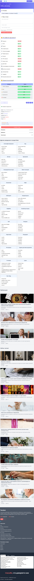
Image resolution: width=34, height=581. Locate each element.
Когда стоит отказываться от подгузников (10, 412)
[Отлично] (11, 30)
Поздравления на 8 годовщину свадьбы (9, 447)
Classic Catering (4, 198)
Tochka (2, 188)
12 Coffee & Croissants (5, 211)
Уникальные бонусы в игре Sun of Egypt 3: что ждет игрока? (13, 395)
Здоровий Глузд (4, 255)
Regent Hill (20, 178)
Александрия (2, 543)
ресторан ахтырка (20, 562)
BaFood (19, 211)
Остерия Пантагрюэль (5, 253)
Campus (3, 149)
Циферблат (3, 148)
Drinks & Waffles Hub (5, 217)
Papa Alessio (20, 185)
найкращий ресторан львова (5, 561)
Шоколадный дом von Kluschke (24, 203)
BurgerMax (20, 149)
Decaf (2, 216)
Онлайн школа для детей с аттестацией (9, 339)
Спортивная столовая (5, 264)
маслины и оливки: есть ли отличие (7, 558)
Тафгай (19, 148)
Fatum (2, 187)
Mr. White (3, 185)
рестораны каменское (4, 560)
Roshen (19, 204)
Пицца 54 (20, 242)
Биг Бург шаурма (4, 281)
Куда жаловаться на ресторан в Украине (7, 536)
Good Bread (20, 230)
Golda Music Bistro (5, 164)
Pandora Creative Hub (22, 174)
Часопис (3, 152)
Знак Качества (4, 204)
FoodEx (19, 251)
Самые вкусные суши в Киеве (5, 533)
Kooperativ (20, 175)
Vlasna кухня (20, 177)
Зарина (2, 242)
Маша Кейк (20, 199)
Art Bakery (20, 227)
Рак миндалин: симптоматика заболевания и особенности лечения (15, 499)
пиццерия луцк (19, 561)
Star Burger (20, 162)
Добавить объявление (4, 526)
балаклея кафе (3, 565)
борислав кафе (3, 563)
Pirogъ (2, 240)
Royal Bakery (20, 225)
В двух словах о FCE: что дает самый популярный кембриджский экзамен (16, 378)
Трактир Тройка (21, 191)
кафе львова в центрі (20, 563)
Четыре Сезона (4, 177)
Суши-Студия (20, 268)
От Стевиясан (20, 201)
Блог (1, 525)
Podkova (3, 178)
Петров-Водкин (4, 227)
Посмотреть (6, 113)
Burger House (20, 165)
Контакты (2, 528)
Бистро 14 (3, 162)
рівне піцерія (19, 565)
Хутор (2, 175)
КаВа (19, 269)
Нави (2, 174)
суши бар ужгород (20, 560)
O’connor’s (3, 229)
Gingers (19, 217)
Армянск (1, 549)
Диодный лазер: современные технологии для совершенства (14, 322)
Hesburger (20, 159)
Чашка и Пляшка (21, 152)
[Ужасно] (7, 30)
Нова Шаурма (4, 283)
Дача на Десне (4, 172)
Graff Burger (20, 164)
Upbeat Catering (4, 199)
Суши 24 (19, 266)
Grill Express (20, 214)
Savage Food (20, 188)
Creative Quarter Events (22, 172)
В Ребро (3, 251)
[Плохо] (8, 30)
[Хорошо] (10, 30)
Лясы (2, 151)
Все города (2, 532)
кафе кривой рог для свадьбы (6, 562)
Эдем (19, 190)
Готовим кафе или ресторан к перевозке (9, 464)
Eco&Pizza (20, 243)
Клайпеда (20, 151)
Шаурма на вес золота (5, 280)
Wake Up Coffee (4, 214)
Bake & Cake (20, 229)
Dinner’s (3, 285)
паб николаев (19, 566)
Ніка (2, 256)
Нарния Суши (20, 263)
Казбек (19, 187)
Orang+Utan (3, 278)
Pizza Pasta (20, 237)
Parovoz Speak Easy (21, 146)
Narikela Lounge (4, 191)
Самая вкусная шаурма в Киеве (5, 535)
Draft (2, 230)
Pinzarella (20, 240)
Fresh (2, 250)
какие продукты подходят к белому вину (7, 559)
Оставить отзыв (17, 127)
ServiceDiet (20, 250)
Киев (4, 118)
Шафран (19, 216)
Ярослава (20, 224)
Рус (1, 519)
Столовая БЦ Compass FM (6, 266)
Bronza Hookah (4, 190)
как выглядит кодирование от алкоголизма (8, 557)
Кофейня (7, 117)
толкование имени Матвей (21, 557)
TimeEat (19, 255)
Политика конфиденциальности (6, 531)
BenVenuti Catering (5, 201)
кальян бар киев (3, 567)
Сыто (2, 268)
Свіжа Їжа (20, 256)
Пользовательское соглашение (5, 529)
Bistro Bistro (3, 161)
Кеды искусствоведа (5, 224)
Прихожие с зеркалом (5, 361)
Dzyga (2, 203)
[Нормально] (9, 30)
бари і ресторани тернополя (21, 564)
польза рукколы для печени (21, 559)
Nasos (2, 225)
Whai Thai (3, 159)
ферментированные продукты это (22, 558)
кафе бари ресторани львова (5, 566)
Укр (4, 519)
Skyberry (3, 212)
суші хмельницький (4, 564)
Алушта (1, 546)
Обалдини (20, 238)
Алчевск (1, 548)
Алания (2, 238)
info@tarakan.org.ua (12, 577)
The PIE (2, 237)
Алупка (1, 545)
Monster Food (20, 212)
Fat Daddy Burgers (21, 161)
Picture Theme (4, 146)
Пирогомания (4, 243)
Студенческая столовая (6, 263)
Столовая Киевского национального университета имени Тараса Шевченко (8, 271)
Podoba (19, 253)
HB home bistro (4, 165)
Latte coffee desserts (22, 198)
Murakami (20, 264)
